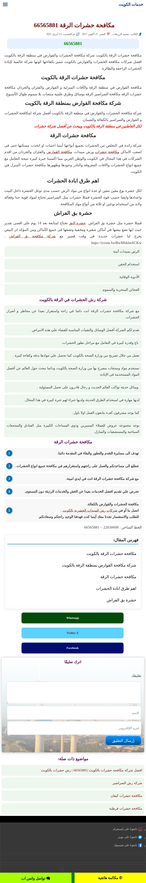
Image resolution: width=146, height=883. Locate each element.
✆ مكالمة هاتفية (110, 878)
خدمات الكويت (131, 4)
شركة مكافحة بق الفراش (32, 236)
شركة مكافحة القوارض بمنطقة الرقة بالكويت (99, 565)
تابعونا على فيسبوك (125, 845)
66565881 (73, 43)
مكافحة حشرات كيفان (126, 796)
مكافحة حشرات (107, 152)
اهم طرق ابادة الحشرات (116, 588)
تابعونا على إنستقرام (125, 829)
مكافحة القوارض (59, 152)
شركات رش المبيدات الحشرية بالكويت (90, 510)
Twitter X (73, 632)
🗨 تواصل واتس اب (35, 878)
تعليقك (136, 676)
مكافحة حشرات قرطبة (125, 808)
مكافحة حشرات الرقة (118, 577)
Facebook (73, 647)
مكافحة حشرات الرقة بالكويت (111, 553)
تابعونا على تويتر (127, 836)
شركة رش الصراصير (127, 783)
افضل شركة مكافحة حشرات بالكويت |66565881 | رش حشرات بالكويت (91, 770)
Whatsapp (72, 617)
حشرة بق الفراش (121, 600)
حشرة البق (77, 223)
